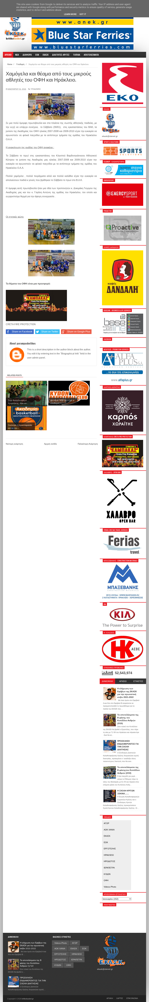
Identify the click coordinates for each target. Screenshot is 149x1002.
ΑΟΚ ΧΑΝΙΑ (109, 830)
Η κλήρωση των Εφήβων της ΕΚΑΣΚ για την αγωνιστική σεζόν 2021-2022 (33, 946)
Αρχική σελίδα (50, 444)
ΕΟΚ (106, 842)
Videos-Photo (110, 887)
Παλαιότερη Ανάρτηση (88, 444)
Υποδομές (36, 89)
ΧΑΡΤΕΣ (119, 998)
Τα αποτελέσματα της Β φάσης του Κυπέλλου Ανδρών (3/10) (30, 963)
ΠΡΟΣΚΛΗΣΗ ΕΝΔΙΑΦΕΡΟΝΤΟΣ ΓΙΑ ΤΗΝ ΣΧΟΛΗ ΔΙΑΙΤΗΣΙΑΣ (33, 981)
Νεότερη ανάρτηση (14, 444)
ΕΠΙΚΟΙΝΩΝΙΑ (132, 998)
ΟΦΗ (106, 880)
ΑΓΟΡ (106, 823)
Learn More (70, 14)
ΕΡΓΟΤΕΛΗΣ (110, 848)
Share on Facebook (22, 331)
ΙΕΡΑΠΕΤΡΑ (109, 868)
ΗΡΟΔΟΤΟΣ (109, 861)
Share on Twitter (49, 331)
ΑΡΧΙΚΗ (110, 998)
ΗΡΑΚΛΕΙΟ (109, 855)
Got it (82, 14)
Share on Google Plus (78, 331)
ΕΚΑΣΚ (107, 836)
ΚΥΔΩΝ (107, 874)
